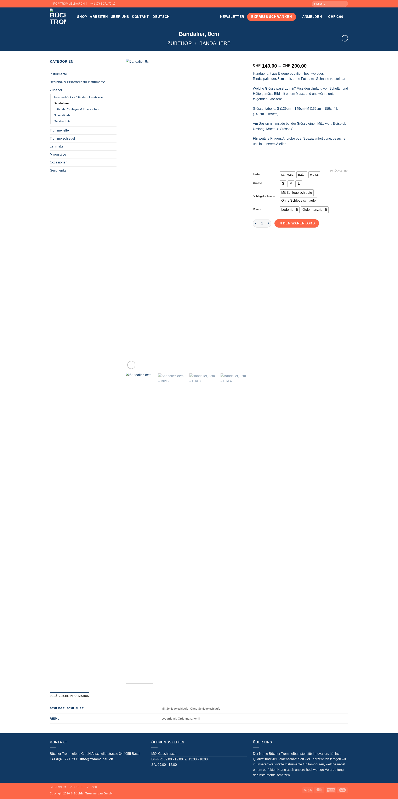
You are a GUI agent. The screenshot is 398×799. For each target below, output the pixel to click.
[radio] (287, 175)
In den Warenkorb (297, 223)
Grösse (257, 183)
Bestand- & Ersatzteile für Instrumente (77, 82)
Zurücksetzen (339, 170)
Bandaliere (215, 43)
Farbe (256, 174)
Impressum (58, 787)
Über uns (120, 16)
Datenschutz (79, 787)
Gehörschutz (62, 121)
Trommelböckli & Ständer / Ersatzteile (78, 97)
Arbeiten (99, 16)
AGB (94, 787)
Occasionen (58, 162)
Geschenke (58, 170)
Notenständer (63, 115)
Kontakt (140, 16)
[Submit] (344, 4)
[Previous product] (345, 38)
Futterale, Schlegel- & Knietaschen (76, 109)
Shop (82, 16)
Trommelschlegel (62, 138)
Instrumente (58, 74)
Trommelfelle (59, 130)
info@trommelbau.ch (96, 759)
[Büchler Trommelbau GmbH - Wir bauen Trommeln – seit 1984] (60, 16)
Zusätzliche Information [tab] (69, 696)
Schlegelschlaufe (264, 196)
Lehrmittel (57, 146)
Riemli (257, 209)
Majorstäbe (58, 154)
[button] (232, 17)
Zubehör (179, 43)
